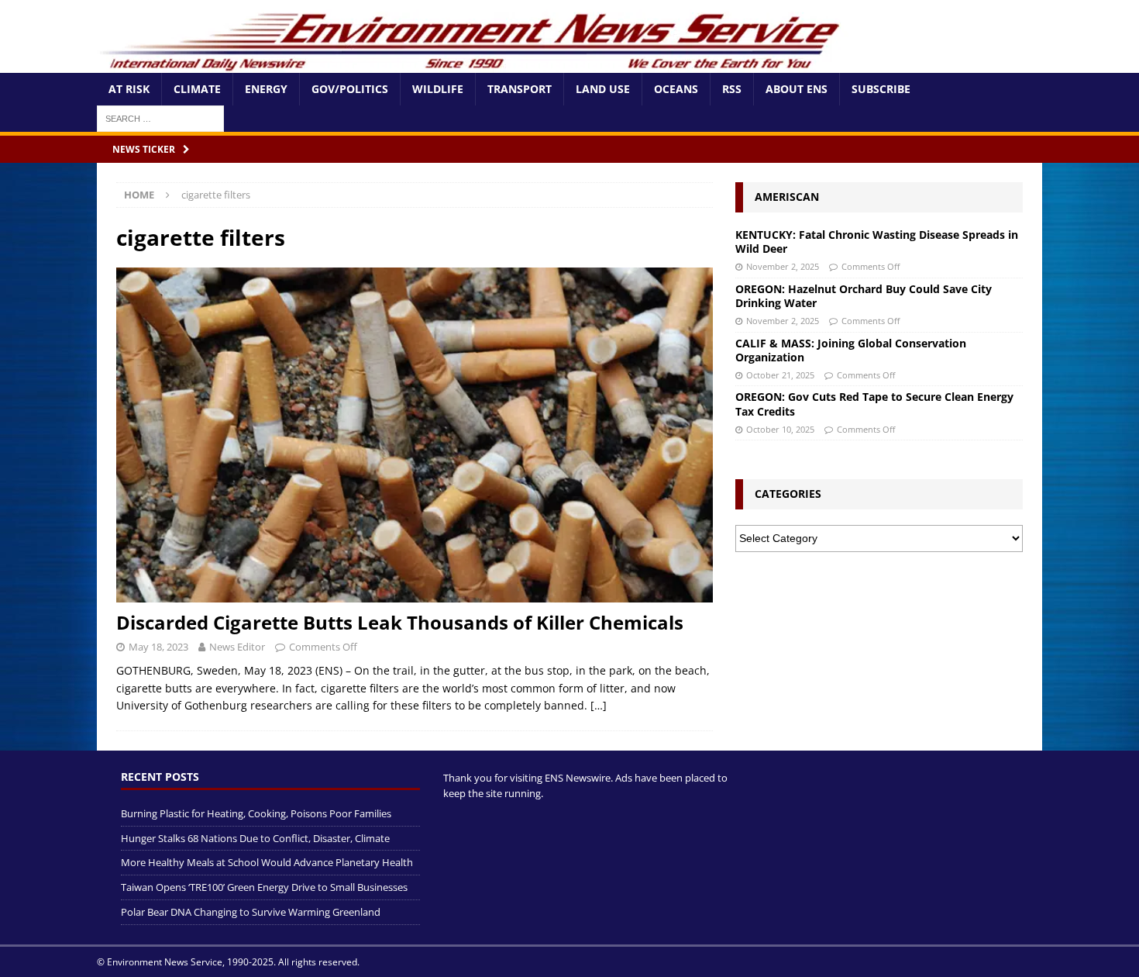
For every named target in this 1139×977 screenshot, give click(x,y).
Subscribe (881, 88)
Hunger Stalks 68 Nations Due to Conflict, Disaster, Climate (255, 838)
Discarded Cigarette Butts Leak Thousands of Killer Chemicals (399, 622)
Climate (197, 88)
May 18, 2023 (158, 647)
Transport (519, 88)
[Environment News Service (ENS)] (472, 64)
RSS (732, 88)
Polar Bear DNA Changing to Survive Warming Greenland (250, 912)
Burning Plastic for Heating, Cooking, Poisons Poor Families (256, 813)
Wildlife (437, 88)
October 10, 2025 (780, 429)
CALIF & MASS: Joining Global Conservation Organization (850, 350)
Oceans (676, 88)
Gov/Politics (349, 88)
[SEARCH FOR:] (160, 117)
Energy (266, 88)
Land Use (603, 88)
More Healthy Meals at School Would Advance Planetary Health (267, 862)
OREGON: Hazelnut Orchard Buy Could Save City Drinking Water (863, 295)
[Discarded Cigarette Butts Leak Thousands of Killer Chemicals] (414, 435)
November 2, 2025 (782, 266)
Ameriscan (787, 196)
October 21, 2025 (780, 375)
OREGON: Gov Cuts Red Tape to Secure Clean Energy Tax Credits (874, 403)
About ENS (797, 88)
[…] (598, 705)
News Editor (237, 647)
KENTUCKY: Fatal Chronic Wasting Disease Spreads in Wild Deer (876, 241)
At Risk (129, 88)
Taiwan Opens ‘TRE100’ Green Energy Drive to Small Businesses (264, 887)
